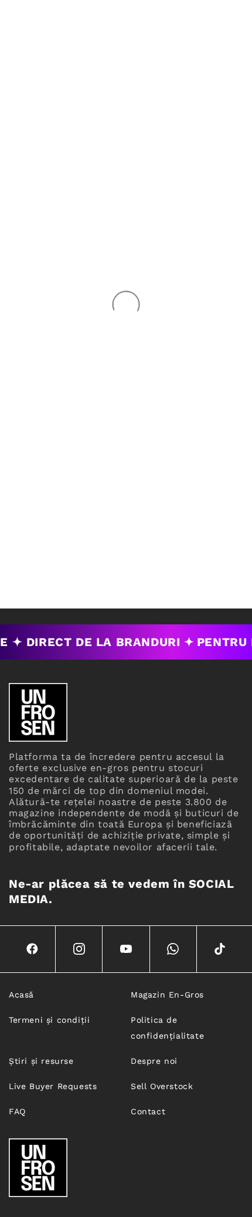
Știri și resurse (41, 1061)
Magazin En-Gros (167, 994)
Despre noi (154, 1061)
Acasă (21, 994)
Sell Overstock (162, 1086)
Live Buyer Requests (53, 1086)
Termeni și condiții (49, 1020)
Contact (148, 1111)
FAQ (17, 1111)
